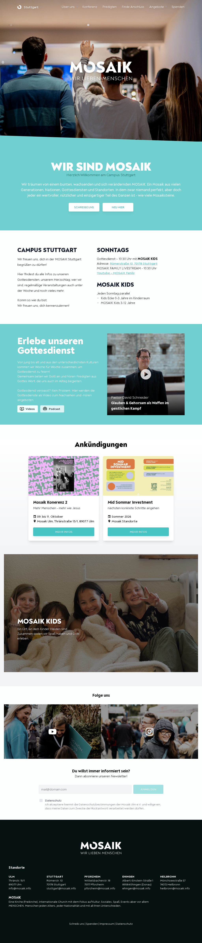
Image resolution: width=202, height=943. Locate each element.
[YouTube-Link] (52, 731)
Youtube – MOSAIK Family (116, 273)
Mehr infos (63, 531)
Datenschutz (103, 804)
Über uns (68, 6)
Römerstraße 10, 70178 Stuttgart (133, 263)
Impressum (107, 923)
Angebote (156, 6)
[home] (20, 7)
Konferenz (89, 6)
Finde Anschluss (133, 6)
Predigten (109, 6)
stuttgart (31, 7)
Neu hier (118, 207)
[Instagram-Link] (149, 731)
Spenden (178, 6)
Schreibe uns (84, 207)
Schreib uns (76, 923)
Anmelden (148, 789)
